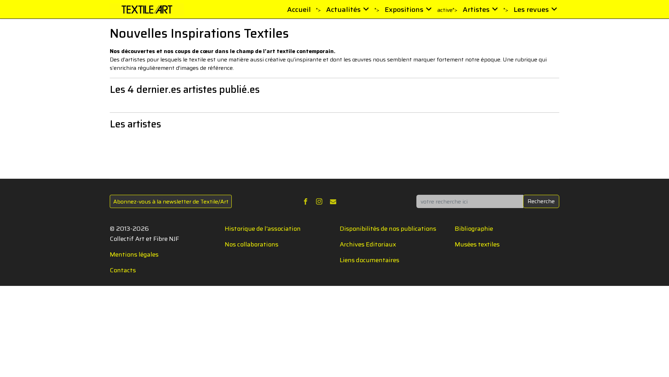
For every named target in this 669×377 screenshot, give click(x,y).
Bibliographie (474, 229)
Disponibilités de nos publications (388, 229)
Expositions (404, 9)
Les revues (531, 9)
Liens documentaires (369, 260)
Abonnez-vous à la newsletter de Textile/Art (171, 201)
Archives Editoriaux (368, 244)
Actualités (343, 9)
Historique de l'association (263, 229)
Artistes (476, 9)
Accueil (299, 9)
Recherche (541, 201)
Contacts (123, 270)
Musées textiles (477, 244)
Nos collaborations (251, 244)
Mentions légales (134, 254)
